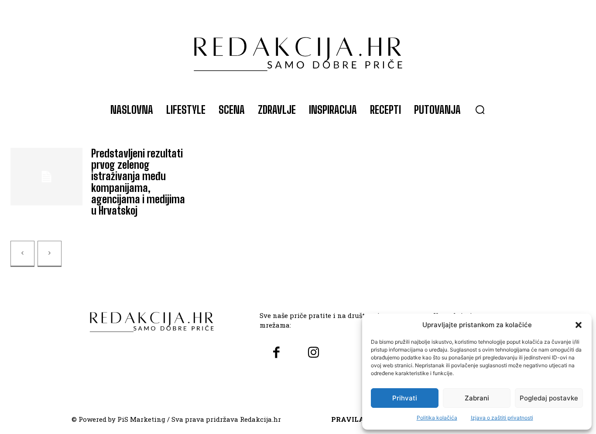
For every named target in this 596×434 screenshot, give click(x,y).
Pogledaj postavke (549, 398)
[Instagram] (313, 353)
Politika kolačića (437, 417)
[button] (578, 325)
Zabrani (477, 398)
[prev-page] (22, 254)
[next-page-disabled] (50, 254)
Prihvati (404, 398)
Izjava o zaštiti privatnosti (502, 417)
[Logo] (298, 50)
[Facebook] (276, 353)
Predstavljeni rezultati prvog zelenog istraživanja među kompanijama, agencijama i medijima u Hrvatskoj (138, 182)
